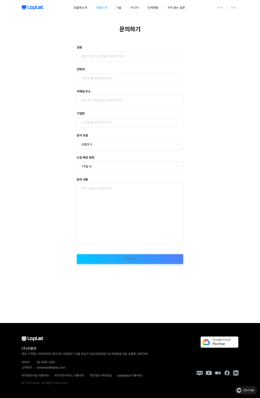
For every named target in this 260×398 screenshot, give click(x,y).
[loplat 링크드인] (235, 373)
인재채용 (153, 7)
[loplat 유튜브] (209, 373)
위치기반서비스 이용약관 (69, 375)
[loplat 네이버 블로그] (200, 373)
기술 (118, 7)
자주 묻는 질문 (176, 7)
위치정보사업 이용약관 (35, 375)
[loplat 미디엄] (218, 373)
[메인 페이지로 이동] (32, 7)
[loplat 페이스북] (227, 373)
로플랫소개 (80, 7)
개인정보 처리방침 (101, 375)
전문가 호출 (248, 390)
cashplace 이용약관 (129, 375)
